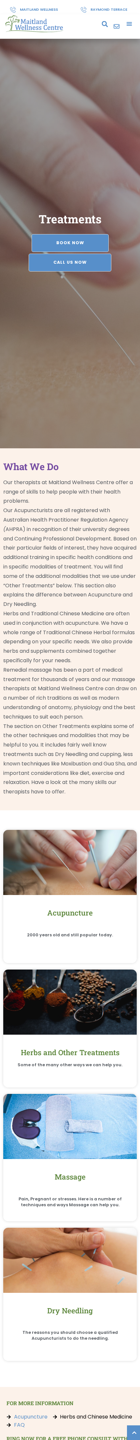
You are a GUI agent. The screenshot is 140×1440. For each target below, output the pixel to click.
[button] (105, 24)
